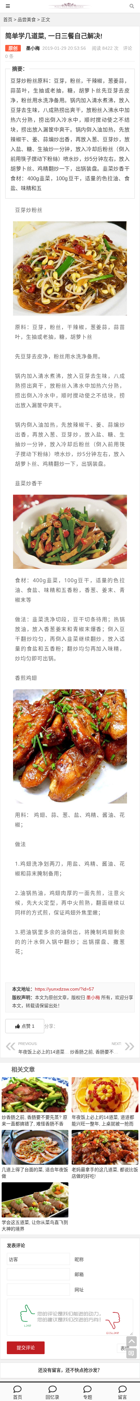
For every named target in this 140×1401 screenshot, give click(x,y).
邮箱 (79, 1274)
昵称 (79, 1259)
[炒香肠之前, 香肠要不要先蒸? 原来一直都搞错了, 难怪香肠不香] (35, 1094)
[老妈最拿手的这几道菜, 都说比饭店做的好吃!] (105, 1146)
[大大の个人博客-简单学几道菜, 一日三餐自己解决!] (70, 9)
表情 (125, 1348)
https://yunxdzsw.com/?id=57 (64, 989)
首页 (7, 19)
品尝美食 (27, 19)
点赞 (28, 1026)
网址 (79, 1289)
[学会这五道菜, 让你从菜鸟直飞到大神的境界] (35, 1199)
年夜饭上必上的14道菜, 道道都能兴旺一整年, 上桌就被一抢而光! (103, 1124)
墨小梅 (33, 48)
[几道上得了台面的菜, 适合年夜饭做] (35, 1146)
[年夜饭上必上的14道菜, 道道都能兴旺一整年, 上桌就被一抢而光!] (105, 1094)
